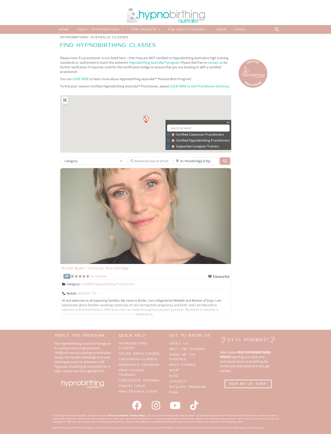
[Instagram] (156, 405)
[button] (276, 29)
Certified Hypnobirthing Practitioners (203, 140)
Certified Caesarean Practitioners (200, 135)
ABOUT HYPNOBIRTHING (98, 29)
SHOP (221, 29)
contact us (215, 62)
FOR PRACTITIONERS (186, 29)
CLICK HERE (80, 79)
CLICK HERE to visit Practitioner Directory (199, 86)
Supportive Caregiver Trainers (197, 146)
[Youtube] (175, 405)
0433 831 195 (87, 293)
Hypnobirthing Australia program (154, 62)
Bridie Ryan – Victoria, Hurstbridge (95, 268)
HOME (64, 29)
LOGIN (239, 29)
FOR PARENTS (143, 29)
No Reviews (98, 276)
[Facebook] (137, 405)
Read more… (146, 314)
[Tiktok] (194, 405)
